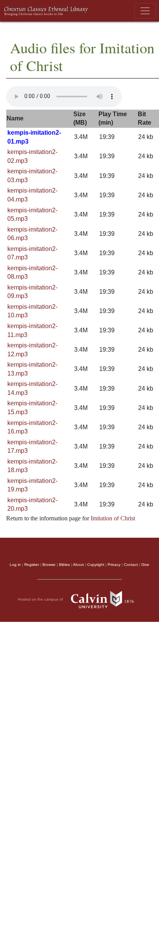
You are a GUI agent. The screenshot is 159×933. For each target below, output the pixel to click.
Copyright (95, 564)
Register (31, 564)
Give (145, 564)
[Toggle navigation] (145, 11)
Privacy (114, 564)
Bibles (64, 564)
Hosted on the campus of (41, 599)
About (78, 564)
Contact (131, 564)
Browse (49, 564)
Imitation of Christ (113, 518)
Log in (15, 564)
